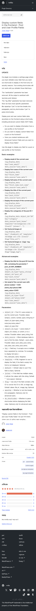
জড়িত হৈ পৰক (22, 551)
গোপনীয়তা (4, 545)
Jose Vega (5, 30)
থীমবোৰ (20, 539)
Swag (22, 561)
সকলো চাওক (31, 510)
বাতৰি (3, 539)
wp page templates (28, 473)
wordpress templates (27, 469)
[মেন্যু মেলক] (33, 3)
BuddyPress (7, 577)
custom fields (29, 461)
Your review (6, 510)
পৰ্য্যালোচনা (6, 48)
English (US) (30, 457)
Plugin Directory (7, 8)
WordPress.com (8, 567)
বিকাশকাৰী (4, 558)
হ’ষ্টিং (3, 542)
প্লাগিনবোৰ (21, 542)
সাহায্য (5, 62)
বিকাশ (5, 57)
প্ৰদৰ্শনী (21, 535)
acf (24, 461)
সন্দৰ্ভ (3, 535)
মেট (3, 571)
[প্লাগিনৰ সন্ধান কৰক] (21, 15)
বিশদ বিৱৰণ (6, 43)
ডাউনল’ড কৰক (6, 35)
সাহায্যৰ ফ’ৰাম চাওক (7, 524)
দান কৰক (22, 558)
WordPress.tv (7, 561)
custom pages (29, 465)
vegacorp (9, 430)
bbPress (5, 574)
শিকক (3, 551)
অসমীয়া (8, 585)
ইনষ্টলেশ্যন (6, 52)
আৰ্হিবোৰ (21, 545)
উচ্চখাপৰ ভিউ (5, 478)
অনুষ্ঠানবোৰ (21, 555)
